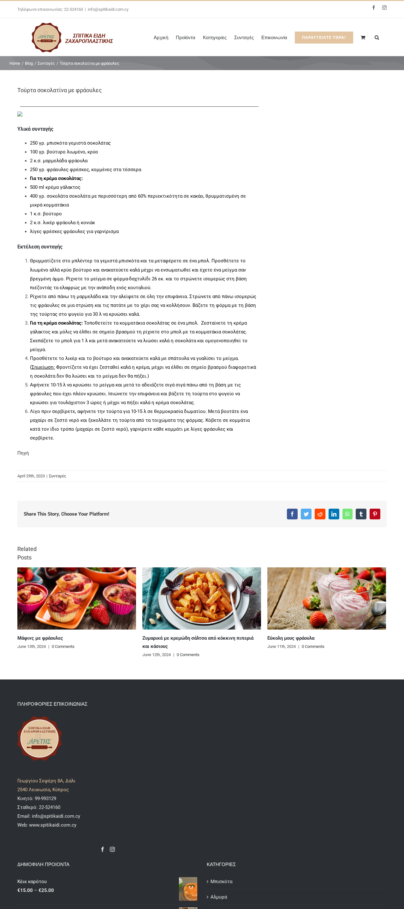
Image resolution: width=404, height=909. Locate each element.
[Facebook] (102, 849)
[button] (377, 37)
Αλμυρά (219, 897)
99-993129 (45, 798)
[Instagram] (112, 849)
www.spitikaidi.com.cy (52, 825)
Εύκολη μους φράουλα (290, 638)
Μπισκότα (221, 881)
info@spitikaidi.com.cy (108, 9)
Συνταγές (57, 476)
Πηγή (23, 453)
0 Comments (63, 646)
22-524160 (49, 807)
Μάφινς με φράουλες (40, 638)
